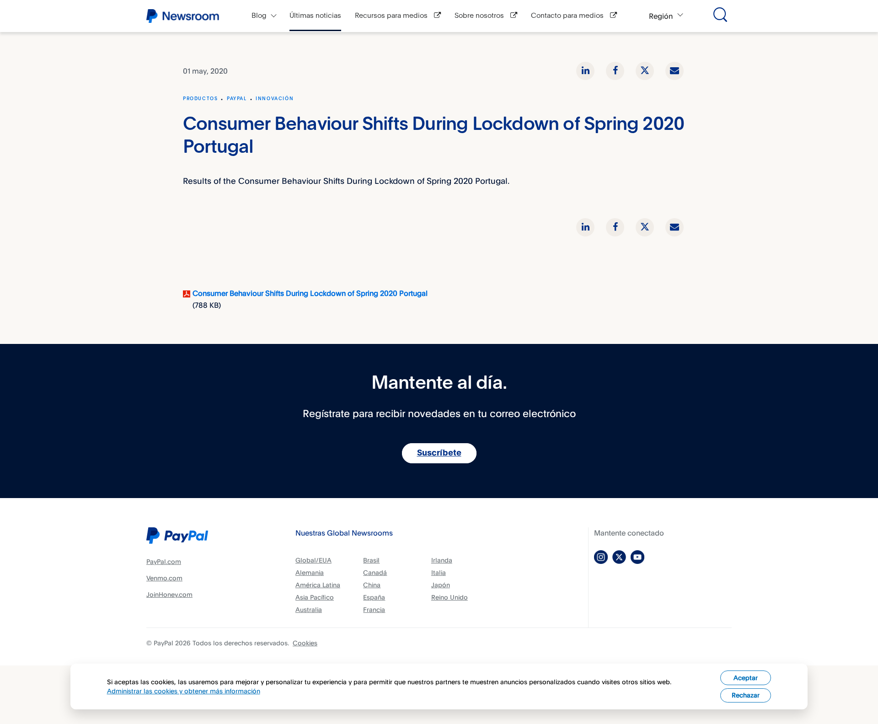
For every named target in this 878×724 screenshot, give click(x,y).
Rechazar (746, 695)
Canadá (375, 572)
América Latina (317, 585)
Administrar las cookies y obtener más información (183, 691)
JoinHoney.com (169, 594)
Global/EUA (313, 560)
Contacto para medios (568, 15)
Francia (374, 609)
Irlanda (441, 560)
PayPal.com (163, 561)
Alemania (309, 572)
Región (661, 16)
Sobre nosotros (480, 15)
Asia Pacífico (314, 597)
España (374, 597)
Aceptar (745, 677)
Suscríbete (439, 453)
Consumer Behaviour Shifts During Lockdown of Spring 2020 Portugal (310, 293)
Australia (308, 609)
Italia (438, 572)
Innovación (275, 99)
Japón (440, 585)
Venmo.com (164, 578)
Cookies (305, 643)
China (371, 585)
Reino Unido (449, 597)
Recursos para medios (392, 15)
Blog (259, 15)
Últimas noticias (315, 15)
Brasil (371, 560)
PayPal (237, 99)
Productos (200, 99)
